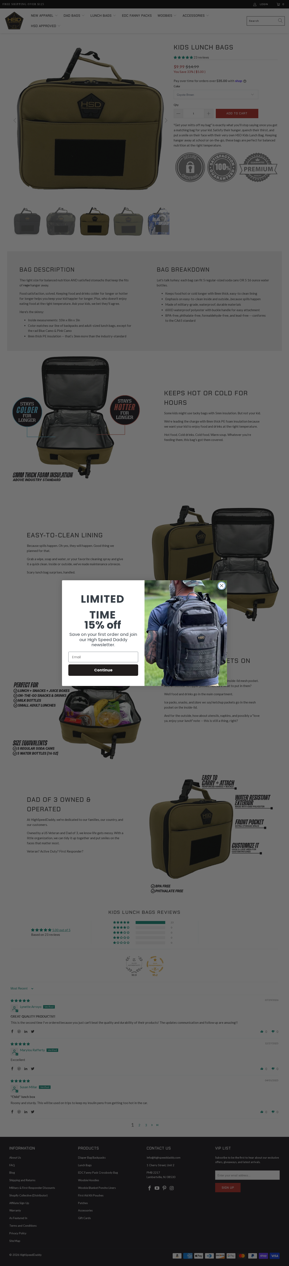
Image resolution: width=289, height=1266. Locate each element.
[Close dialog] (221, 585)
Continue (103, 670)
